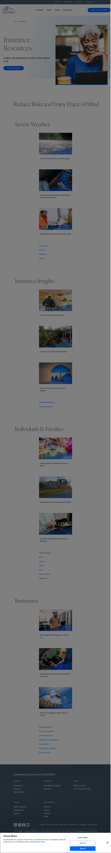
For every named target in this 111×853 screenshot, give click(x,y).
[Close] (107, 842)
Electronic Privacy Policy (37, 842)
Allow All (82, 848)
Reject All (83, 843)
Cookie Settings (83, 837)
